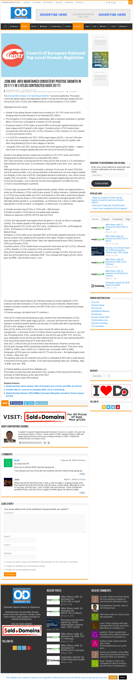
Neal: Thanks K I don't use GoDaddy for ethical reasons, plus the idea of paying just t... (113, 663)
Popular (105, 219)
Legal (87, 26)
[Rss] (107, 2)
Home (5, 26)
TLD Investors (97, 326)
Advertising (69, 2)
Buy (35, 26)
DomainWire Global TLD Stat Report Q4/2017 (29, 96)
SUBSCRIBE (101, 183)
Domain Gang (97, 305)
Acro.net (95, 302)
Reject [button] (122, 677)
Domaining (96, 314)
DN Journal (96, 308)
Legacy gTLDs (51, 91)
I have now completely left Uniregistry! (109, 208)
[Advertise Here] (83, 15)
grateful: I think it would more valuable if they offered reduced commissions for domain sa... (114, 634)
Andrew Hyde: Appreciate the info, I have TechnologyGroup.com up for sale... (113, 644)
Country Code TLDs (12, 91)
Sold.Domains (48, 2)
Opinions (15, 26)
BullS (17, 460)
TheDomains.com (99, 320)
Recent (95, 219)
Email (7, 545)
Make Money (57, 26)
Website (7, 553)
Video (104, 26)
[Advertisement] (44, 280)
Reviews (124, 26)
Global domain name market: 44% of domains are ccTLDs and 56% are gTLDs (44, 386)
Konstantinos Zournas (13, 90)
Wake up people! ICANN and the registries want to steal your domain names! (107, 200)
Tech (113, 26)
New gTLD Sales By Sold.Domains (108, 205)
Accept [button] (113, 677)
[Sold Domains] (44, 417)
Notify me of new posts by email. (21, 570)
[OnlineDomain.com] (21, 12)
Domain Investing (99, 323)
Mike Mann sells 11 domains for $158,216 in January (117, 273)
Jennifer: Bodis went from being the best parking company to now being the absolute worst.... (114, 599)
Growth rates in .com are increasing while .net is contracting (35, 390)
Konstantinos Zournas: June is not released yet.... (114, 606)
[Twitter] (109, 2)
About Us (27, 2)
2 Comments (73, 91)
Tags (128, 219)
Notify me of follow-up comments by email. (25, 566)
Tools (94, 26)
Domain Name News (39, 91)
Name (7, 536)
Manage (44, 26)
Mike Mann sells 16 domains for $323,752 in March (117, 238)
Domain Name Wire (100, 317)
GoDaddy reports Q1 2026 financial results (118, 284)
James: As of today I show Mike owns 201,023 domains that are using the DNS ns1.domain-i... (114, 654)
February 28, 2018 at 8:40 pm (73, 460)
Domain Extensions (26, 91)
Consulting (36, 2)
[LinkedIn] (112, 2)
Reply (82, 474)
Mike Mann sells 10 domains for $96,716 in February (116, 261)
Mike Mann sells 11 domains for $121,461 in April (117, 226)
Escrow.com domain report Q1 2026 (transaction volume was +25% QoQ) (118, 250)
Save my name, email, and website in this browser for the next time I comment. (42, 562)
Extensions (77, 26)
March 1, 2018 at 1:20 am (74, 479)
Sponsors (59, 2)
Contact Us (79, 2)
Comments (117, 219)
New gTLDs (60, 91)
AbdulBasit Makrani (100, 311)
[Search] (130, 2)
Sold (68, 26)
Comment (9, 513)
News (25, 26)
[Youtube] (115, 2)
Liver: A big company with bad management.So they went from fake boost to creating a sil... (114, 625)
